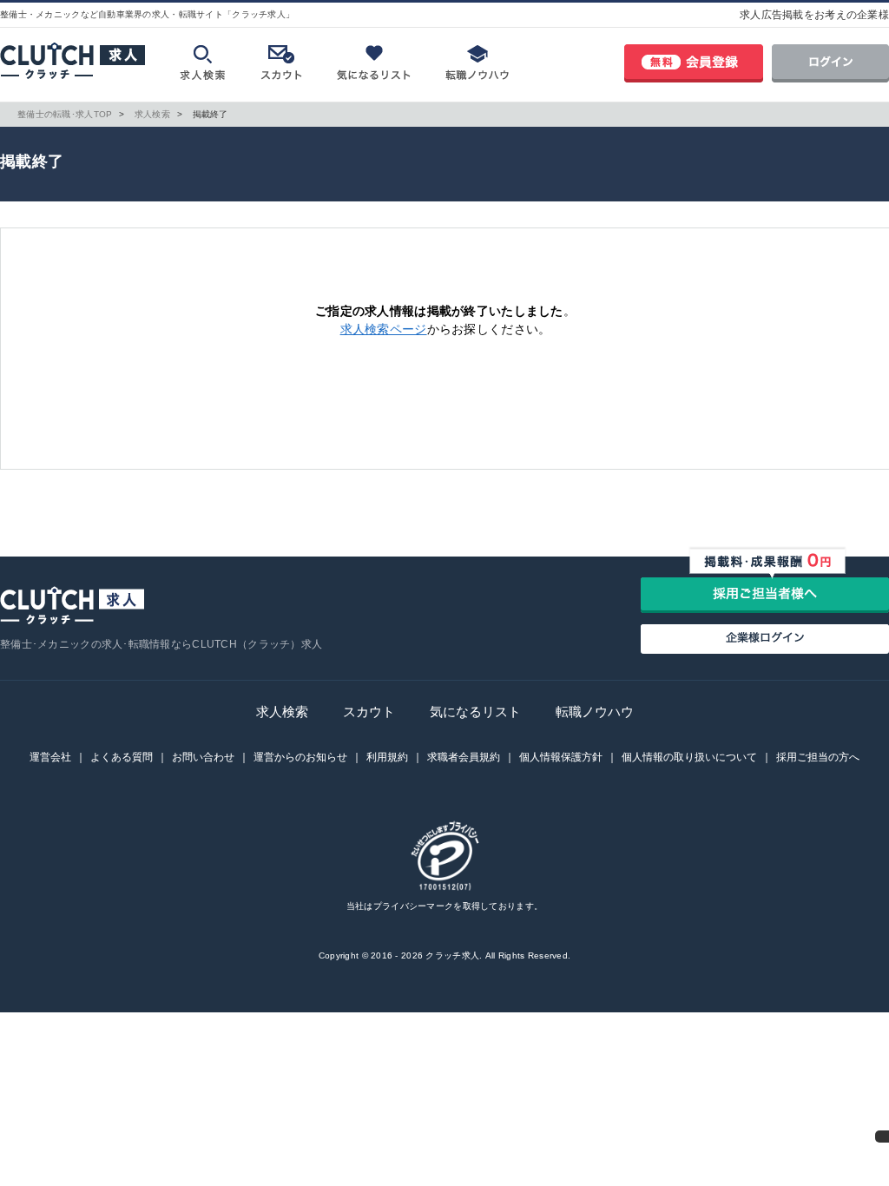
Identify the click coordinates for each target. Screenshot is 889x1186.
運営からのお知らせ (300, 757)
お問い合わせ (203, 757)
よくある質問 (121, 757)
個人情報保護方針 (561, 757)
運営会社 (50, 757)
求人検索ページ (383, 329)
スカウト (369, 711)
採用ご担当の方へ (817, 757)
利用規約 (387, 757)
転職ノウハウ (595, 711)
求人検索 (282, 711)
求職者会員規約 (463, 757)
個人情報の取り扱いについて (689, 757)
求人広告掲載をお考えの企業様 (814, 15)
